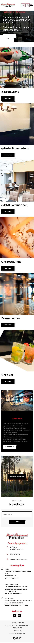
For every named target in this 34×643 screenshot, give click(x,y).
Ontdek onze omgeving (17, 476)
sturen (17, 521)
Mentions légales (18, 623)
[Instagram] (19, 615)
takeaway (23, 5)
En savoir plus (9, 446)
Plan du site (18, 630)
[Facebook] (14, 615)
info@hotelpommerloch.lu (18, 559)
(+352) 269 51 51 (15, 554)
